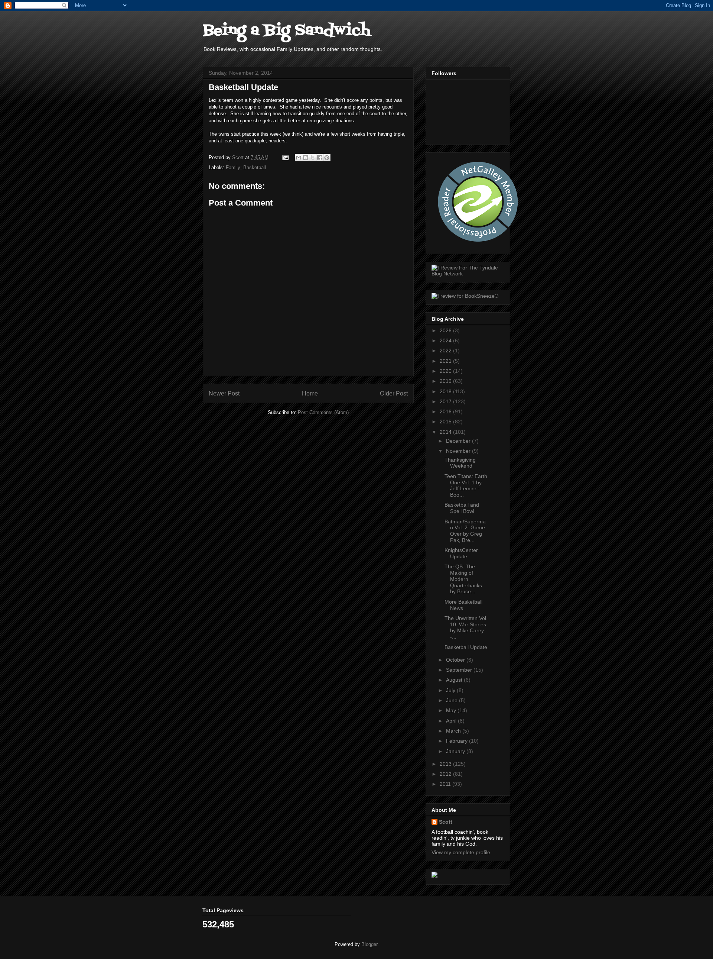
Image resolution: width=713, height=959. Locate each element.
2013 (446, 764)
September (459, 670)
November (459, 451)
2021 (446, 361)
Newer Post (224, 393)
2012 (446, 774)
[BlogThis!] (305, 157)
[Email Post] (285, 157)
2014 (446, 432)
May (452, 710)
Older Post (394, 393)
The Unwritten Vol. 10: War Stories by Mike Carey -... (466, 627)
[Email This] (298, 157)
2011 (446, 784)
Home (310, 393)
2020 (446, 371)
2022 (446, 350)
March (454, 731)
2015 (446, 421)
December (459, 441)
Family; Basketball (246, 167)
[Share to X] (312, 157)
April (452, 721)
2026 (446, 330)
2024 (446, 340)
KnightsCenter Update (461, 553)
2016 (446, 411)
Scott (445, 822)
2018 (446, 391)
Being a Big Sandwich (287, 30)
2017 (446, 401)
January (456, 751)
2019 (446, 381)
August (455, 680)
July (451, 690)
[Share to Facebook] (319, 157)
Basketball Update (466, 647)
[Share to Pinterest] (327, 157)
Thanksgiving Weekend (460, 463)
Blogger (369, 944)
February (457, 741)
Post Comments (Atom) (323, 412)
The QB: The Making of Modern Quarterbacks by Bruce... (463, 579)
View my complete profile (461, 852)
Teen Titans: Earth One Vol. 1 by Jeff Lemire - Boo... (466, 485)
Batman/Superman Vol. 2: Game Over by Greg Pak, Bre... (465, 531)
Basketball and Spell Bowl (462, 508)
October (456, 660)
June (452, 700)
